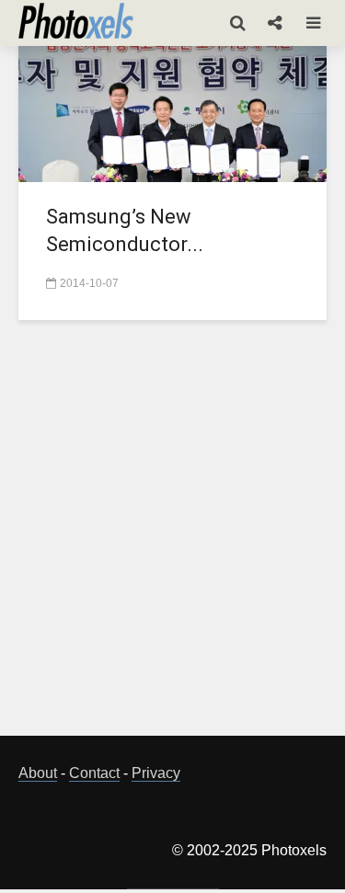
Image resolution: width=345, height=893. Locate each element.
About (37, 773)
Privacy (156, 773)
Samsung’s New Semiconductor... (124, 230)
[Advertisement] (172, 538)
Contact (94, 773)
